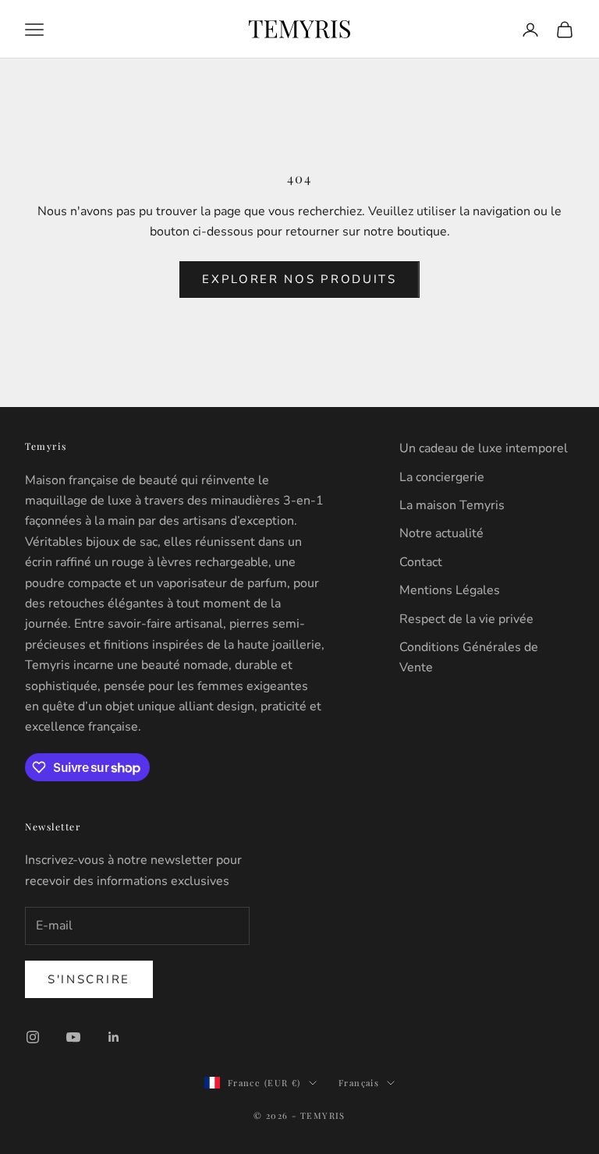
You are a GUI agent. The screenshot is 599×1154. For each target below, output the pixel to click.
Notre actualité (441, 533)
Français (358, 1083)
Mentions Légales (449, 590)
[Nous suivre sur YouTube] (73, 1037)
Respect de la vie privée (466, 619)
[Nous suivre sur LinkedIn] (114, 1037)
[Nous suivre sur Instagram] (33, 1037)
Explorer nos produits (299, 279)
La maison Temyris (452, 505)
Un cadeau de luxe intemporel (483, 448)
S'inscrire (89, 979)
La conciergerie (441, 477)
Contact (420, 562)
